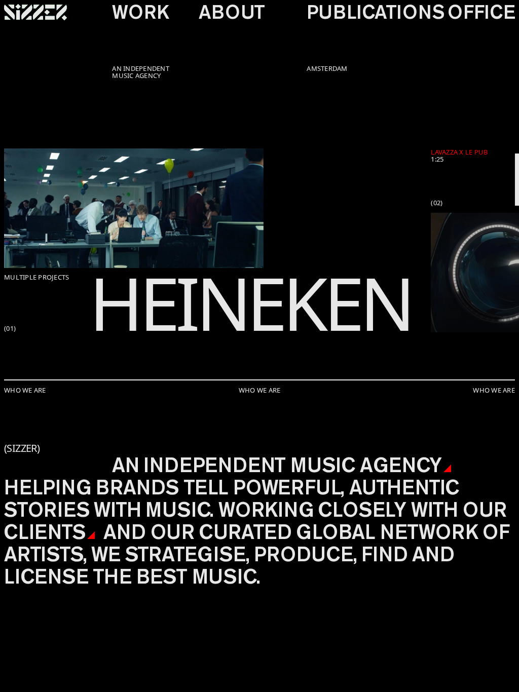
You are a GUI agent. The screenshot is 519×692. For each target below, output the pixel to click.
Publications (375, 12)
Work (140, 12)
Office (481, 12)
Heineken (250, 302)
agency (400, 464)
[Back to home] (35, 12)
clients (44, 531)
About (232, 12)
